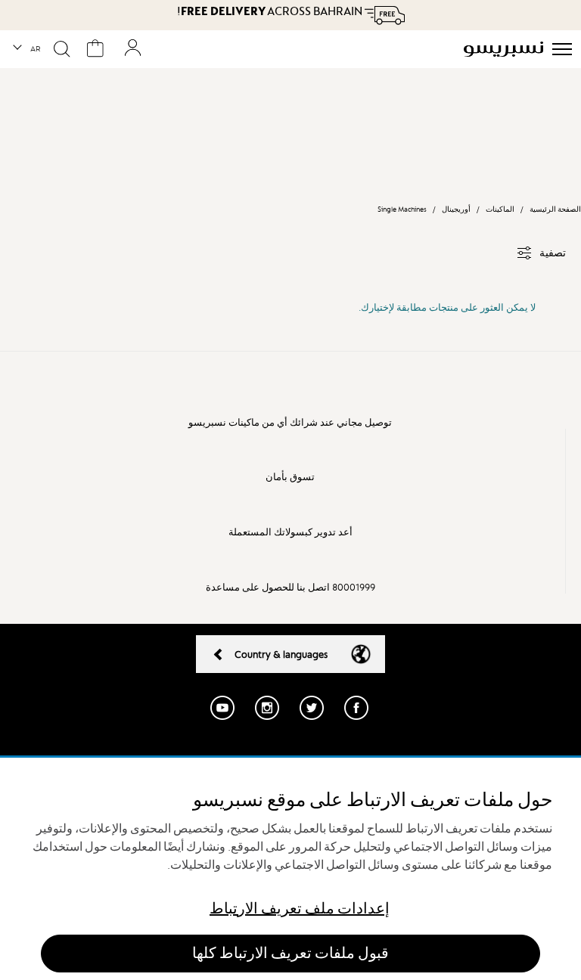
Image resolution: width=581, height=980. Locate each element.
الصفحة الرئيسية (555, 209)
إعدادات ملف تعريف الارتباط (300, 908)
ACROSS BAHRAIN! (271, 11)
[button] (27, 49)
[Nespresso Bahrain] (503, 49)
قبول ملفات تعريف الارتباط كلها (290, 953)
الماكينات (499, 209)
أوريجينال (456, 209)
